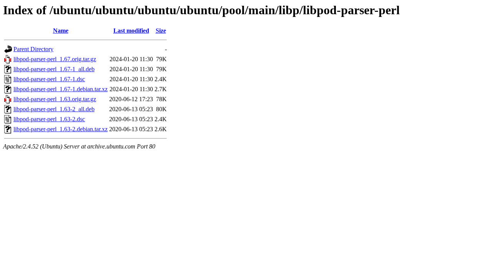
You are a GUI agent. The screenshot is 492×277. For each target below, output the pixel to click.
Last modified (131, 30)
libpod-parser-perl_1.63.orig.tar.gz (54, 99)
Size (161, 30)
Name (60, 30)
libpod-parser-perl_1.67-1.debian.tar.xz (60, 89)
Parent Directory (33, 49)
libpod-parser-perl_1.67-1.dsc (49, 79)
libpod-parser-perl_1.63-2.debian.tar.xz (60, 129)
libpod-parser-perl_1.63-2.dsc (49, 119)
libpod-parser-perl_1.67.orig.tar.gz (54, 59)
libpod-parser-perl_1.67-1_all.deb (54, 69)
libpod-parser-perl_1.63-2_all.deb (54, 109)
